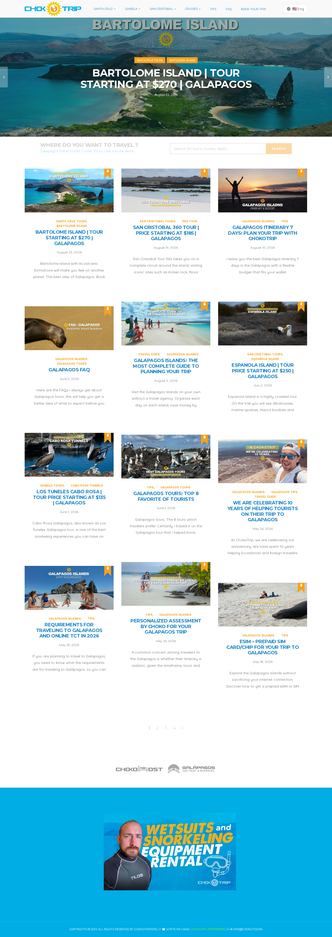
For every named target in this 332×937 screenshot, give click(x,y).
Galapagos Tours (72, 363)
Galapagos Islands (258, 221)
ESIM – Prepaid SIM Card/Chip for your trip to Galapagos (262, 647)
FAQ (229, 9)
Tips (213, 9)
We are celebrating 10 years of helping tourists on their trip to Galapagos (262, 511)
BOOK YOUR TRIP (253, 9)
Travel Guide (149, 354)
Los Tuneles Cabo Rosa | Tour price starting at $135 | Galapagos (69, 497)
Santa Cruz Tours (150, 60)
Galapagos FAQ (69, 370)
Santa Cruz (103, 9)
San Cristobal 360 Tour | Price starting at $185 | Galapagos (166, 233)
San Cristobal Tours (157, 221)
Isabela (131, 9)
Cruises (191, 9)
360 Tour (189, 221)
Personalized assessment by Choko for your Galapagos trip (165, 626)
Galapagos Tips (284, 492)
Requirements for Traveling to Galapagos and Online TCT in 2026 (69, 630)
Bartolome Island (182, 60)
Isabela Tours (52, 485)
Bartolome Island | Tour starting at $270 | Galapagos (165, 78)
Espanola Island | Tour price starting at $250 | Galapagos (263, 371)
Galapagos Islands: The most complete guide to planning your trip (166, 366)
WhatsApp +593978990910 (208, 929)
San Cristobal (161, 9)
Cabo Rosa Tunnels (87, 485)
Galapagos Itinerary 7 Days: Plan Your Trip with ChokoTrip (262, 233)
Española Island (265, 359)
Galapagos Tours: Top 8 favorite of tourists (165, 496)
